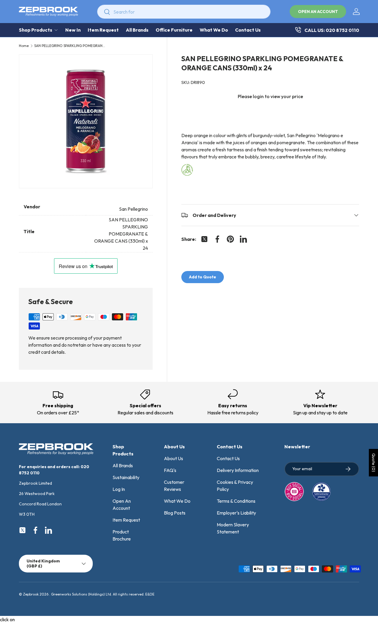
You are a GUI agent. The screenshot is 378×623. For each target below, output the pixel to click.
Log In (119, 489)
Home (24, 46)
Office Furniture (174, 30)
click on (7, 619)
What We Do (214, 30)
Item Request (103, 30)
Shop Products (35, 30)
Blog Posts (174, 513)
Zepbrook (31, 594)
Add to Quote (202, 277)
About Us (173, 458)
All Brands (137, 30)
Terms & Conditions (236, 501)
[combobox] (184, 12)
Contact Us (248, 30)
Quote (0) (373, 462)
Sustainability (126, 477)
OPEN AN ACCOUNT (318, 11)
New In (73, 30)
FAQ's (170, 470)
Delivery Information (238, 470)
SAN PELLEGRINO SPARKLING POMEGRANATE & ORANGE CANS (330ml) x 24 (69, 46)
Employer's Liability (236, 513)
